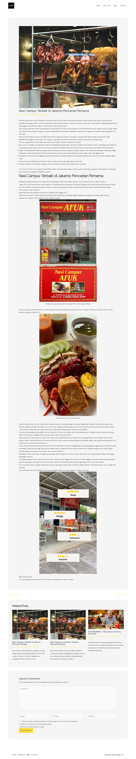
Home (98, 5)
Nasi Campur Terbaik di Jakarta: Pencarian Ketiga (26, 643)
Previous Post (14, 594)
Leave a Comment (25, 115)
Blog (115, 5)
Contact (123, 5)
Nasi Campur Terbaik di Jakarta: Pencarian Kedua (64, 643)
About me (107, 5)
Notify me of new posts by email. (32, 727)
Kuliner (35, 115)
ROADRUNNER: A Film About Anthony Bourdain (104, 632)
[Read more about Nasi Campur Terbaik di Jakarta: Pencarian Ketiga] (30, 624)
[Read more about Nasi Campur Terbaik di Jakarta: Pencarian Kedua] (68, 624)
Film (103, 636)
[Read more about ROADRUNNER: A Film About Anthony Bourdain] (106, 619)
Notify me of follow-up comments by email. (36, 724)
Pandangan (113, 636)
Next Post (123, 594)
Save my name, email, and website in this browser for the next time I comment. (50, 721)
